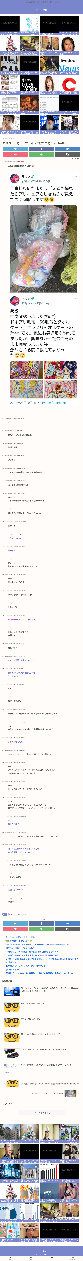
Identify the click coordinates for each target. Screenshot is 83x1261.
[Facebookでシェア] (41, 149)
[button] (67, 154)
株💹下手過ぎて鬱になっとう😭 (18, 941)
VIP (6, 914)
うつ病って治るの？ (13, 970)
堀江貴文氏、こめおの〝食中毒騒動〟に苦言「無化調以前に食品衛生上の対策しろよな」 (41, 973)
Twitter (12, 914)
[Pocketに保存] (15, 154)
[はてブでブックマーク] (67, 149)
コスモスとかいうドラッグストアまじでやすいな (25, 966)
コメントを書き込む (41, 1112)
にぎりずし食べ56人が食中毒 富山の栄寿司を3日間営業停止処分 (31, 955)
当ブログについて (41, 1254)
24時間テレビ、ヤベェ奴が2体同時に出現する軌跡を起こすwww (31, 952)
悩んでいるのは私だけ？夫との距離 (20, 937)
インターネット (22, 914)
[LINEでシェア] (41, 154)
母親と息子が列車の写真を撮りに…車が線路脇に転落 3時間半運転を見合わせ (37, 944)
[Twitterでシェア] (15, 149)
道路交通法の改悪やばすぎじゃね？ (20, 948)
